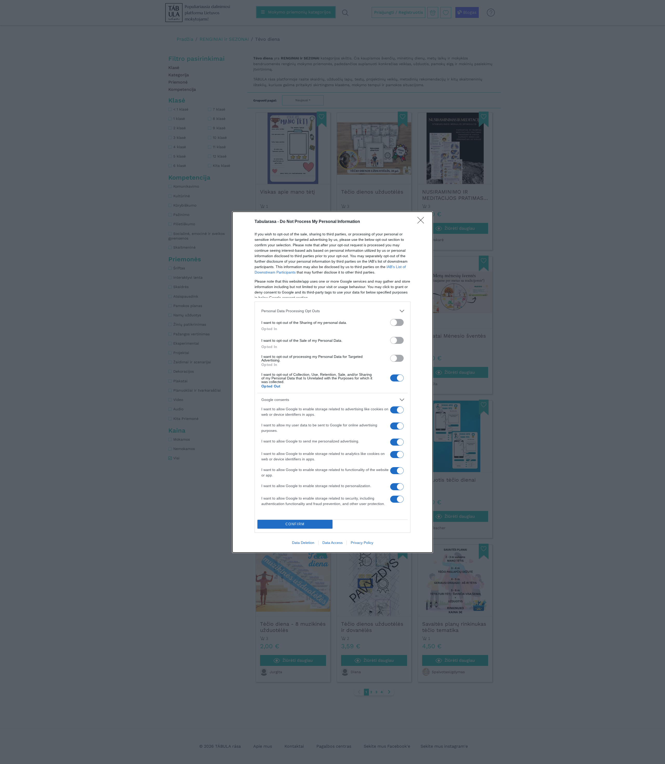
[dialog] (332, 382)
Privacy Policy (362, 543)
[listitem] (332, 311)
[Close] (422, 222)
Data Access (332, 543)
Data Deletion (303, 543)
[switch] (397, 322)
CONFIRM (295, 524)
